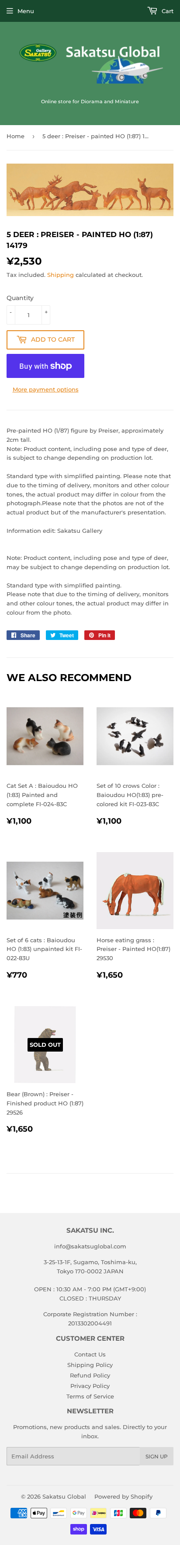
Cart (166, 10)
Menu (25, 10)
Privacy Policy (90, 1385)
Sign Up (156, 1456)
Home (15, 136)
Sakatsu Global (64, 1496)
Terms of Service (90, 1396)
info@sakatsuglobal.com (90, 1246)
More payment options (46, 389)
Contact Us (90, 1354)
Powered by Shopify (123, 1496)
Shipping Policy (90, 1364)
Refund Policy (90, 1375)
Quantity (20, 298)
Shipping (60, 274)
